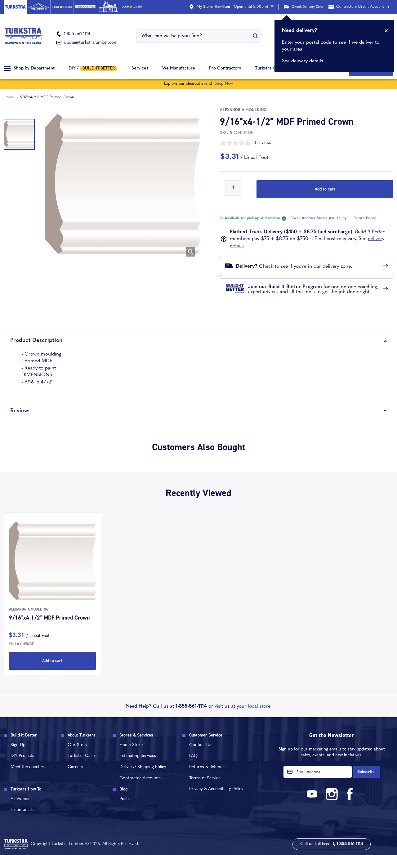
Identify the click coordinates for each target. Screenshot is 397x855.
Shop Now (224, 84)
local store (259, 706)
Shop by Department (34, 68)
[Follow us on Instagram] (331, 799)
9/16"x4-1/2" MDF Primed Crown (49, 617)
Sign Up (18, 745)
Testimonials (22, 810)
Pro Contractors (225, 68)
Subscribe (366, 772)
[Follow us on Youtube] (313, 799)
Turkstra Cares (269, 68)
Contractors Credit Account (360, 7)
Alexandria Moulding (243, 110)
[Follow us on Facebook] (350, 799)
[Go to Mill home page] (108, 7)
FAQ (193, 756)
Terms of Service (205, 778)
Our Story (77, 745)
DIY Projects (22, 756)
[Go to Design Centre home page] (85, 7)
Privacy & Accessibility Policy (216, 789)
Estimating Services (137, 756)
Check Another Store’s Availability (318, 218)
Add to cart (325, 189)
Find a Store (131, 745)
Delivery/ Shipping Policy (142, 767)
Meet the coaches (28, 767)
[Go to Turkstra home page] (15, 7)
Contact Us (200, 745)
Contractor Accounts (140, 778)
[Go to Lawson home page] (131, 7)
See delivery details (302, 61)
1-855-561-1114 (191, 706)
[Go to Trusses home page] (38, 7)
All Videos (20, 799)
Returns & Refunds (207, 767)
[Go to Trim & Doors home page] (62, 7)
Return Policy (365, 218)
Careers (75, 767)
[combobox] (195, 36)
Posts (124, 799)
